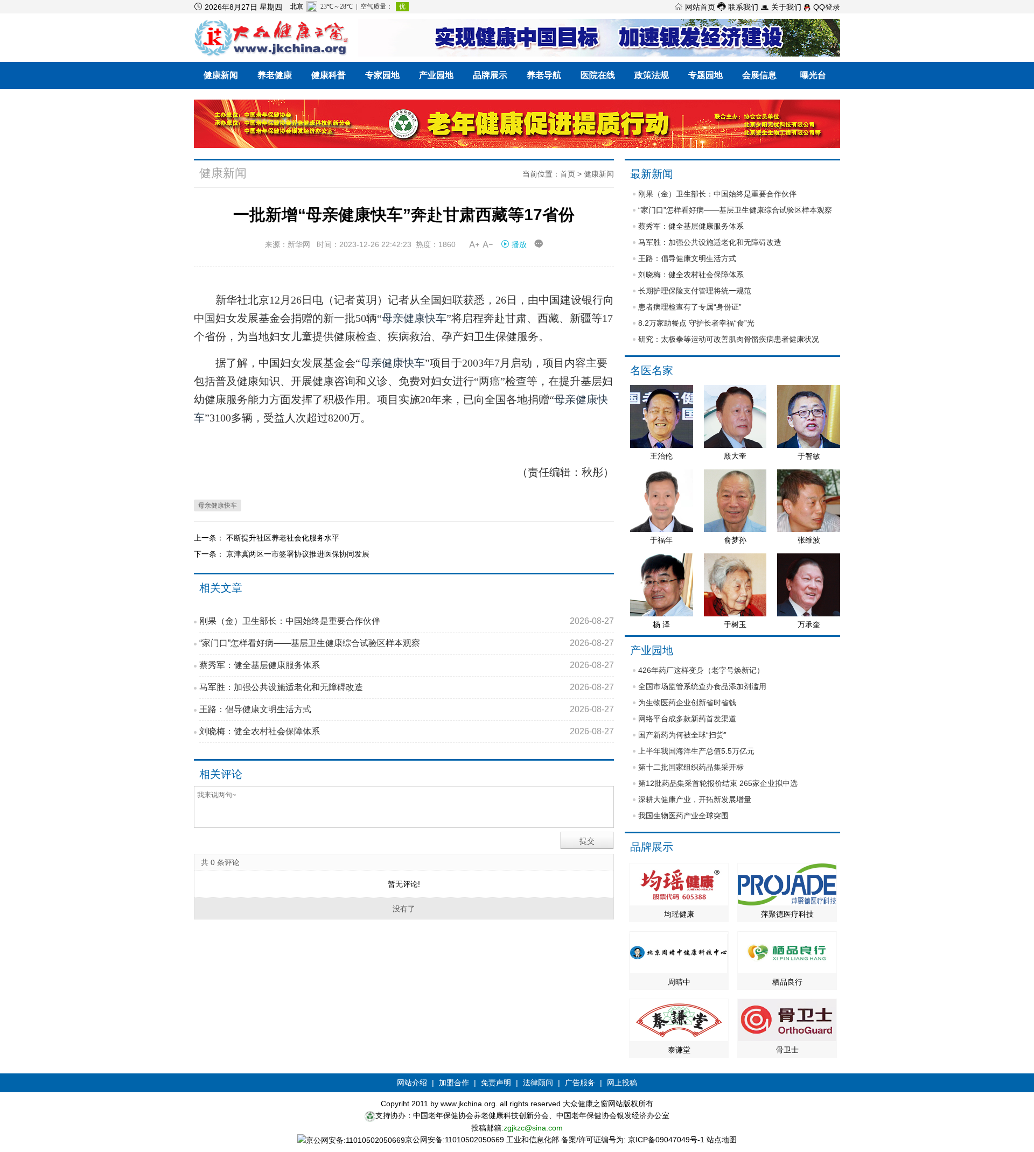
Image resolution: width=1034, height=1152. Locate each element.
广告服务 (580, 1082)
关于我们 (780, 7)
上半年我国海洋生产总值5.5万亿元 (696, 751)
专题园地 (705, 75)
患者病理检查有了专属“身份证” (690, 307)
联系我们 (737, 7)
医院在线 (598, 75)
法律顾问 (538, 1082)
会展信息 (759, 75)
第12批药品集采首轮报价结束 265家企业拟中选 (718, 783)
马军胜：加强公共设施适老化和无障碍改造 (406, 687)
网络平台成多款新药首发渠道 (687, 718)
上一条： (210, 537)
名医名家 (651, 370)
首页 (567, 174)
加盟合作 (454, 1082)
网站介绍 (412, 1082)
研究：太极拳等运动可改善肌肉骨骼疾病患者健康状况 (728, 339)
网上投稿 (622, 1082)
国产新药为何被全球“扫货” (682, 734)
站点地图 (722, 1139)
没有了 (404, 908)
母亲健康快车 (414, 318)
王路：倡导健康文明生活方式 (406, 709)
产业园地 (436, 75)
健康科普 (328, 75)
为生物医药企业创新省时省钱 (687, 702)
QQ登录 (825, 7)
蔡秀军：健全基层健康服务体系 (406, 665)
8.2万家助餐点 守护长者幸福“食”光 (696, 323)
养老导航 (544, 75)
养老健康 (274, 75)
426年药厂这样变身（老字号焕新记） (701, 670)
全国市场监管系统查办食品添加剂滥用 (702, 686)
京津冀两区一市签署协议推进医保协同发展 (297, 554)
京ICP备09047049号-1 (666, 1139)
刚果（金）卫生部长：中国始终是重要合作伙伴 (406, 621)
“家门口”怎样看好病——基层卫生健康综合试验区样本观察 (406, 643)
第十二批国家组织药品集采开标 (691, 767)
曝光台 (813, 75)
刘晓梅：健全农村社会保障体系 (406, 731)
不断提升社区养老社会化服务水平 (282, 537)
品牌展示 (490, 75)
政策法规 (651, 75)
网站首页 (694, 7)
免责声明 (496, 1082)
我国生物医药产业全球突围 (683, 815)
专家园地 (382, 75)
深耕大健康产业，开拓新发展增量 (694, 799)
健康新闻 (221, 75)
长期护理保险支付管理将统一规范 (694, 290)
